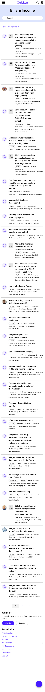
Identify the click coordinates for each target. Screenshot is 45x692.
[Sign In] (42, 2)
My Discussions (8, 646)
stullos (19, 594)
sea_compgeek (30, 54)
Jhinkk (19, 206)
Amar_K (31, 392)
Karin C (19, 409)
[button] (10, 37)
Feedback (39, 194)
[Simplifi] (22, 2)
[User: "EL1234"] (4, 436)
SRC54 (21, 223)
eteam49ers (21, 289)
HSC (26, 74)
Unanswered (22, 653)
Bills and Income (14, 329)
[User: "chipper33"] (4, 265)
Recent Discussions (9, 636)
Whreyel (25, 252)
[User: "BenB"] (4, 181)
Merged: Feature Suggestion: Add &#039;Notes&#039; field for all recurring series (22, 140)
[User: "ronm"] (4, 476)
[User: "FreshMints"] (4, 547)
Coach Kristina (23, 412)
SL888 (19, 147)
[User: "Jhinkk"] (4, 201)
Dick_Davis (32, 343)
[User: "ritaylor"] (4, 216)
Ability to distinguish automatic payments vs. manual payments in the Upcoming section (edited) (25, 40)
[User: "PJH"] (4, 319)
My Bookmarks (22, 643)
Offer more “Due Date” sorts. (21, 420)
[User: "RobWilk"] (4, 89)
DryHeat (21, 326)
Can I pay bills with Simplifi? (21, 352)
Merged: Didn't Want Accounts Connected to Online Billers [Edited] (22, 588)
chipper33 (26, 275)
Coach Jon (22, 292)
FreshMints (20, 554)
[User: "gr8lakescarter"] (4, 336)
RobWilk (25, 99)
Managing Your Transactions (26, 485)
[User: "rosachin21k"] (4, 230)
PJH (18, 323)
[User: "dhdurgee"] (4, 353)
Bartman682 (29, 79)
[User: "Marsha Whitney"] (4, 36)
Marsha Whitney (28, 49)
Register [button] (22, 623)
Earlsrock (26, 166)
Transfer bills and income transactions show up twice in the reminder (22, 386)
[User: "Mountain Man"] (4, 367)
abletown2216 (19, 127)
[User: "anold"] (4, 301)
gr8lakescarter (22, 341)
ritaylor (19, 221)
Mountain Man (21, 372)
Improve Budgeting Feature (20, 286)
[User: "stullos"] (4, 586)
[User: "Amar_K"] (4, 384)
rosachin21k (21, 235)
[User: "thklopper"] (4, 421)
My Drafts (22, 649)
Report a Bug (37, 209)
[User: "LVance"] (4, 493)
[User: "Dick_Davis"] (4, 507)
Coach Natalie (23, 194)
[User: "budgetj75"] (4, 567)
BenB (10, 191)
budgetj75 (20, 574)
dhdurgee (31, 355)
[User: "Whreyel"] (4, 245)
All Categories (7, 633)
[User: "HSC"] (4, 64)
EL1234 (27, 129)
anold (18, 306)
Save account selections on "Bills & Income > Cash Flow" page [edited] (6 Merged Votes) (26, 115)
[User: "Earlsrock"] (4, 156)
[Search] (37, 2)
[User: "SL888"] (4, 139)
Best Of (5, 656)
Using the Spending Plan (17, 294)
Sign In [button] (8, 623)
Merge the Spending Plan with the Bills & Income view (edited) (24, 247)
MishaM (37, 101)
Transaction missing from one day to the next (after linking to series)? (22, 568)
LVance (19, 495)
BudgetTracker (30, 172)
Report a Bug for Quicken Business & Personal (24, 311)
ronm (30, 480)
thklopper (20, 423)
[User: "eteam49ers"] (4, 287)
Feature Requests (21, 56)
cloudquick (20, 534)
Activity (5, 639)
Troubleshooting (14, 377)
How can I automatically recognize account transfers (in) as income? (21, 548)
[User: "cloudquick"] (4, 529)
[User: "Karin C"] (4, 404)
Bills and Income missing (19, 491)
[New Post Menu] (39, 684)
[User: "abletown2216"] (4, 111)
